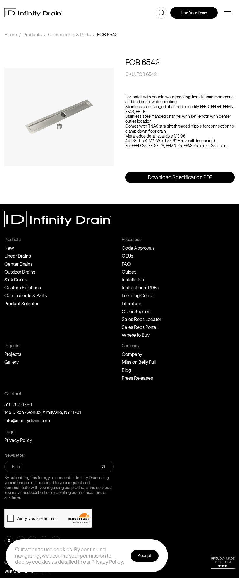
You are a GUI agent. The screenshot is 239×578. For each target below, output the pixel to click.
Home (10, 34)
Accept (144, 555)
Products (32, 34)
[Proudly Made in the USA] (223, 562)
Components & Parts (69, 34)
